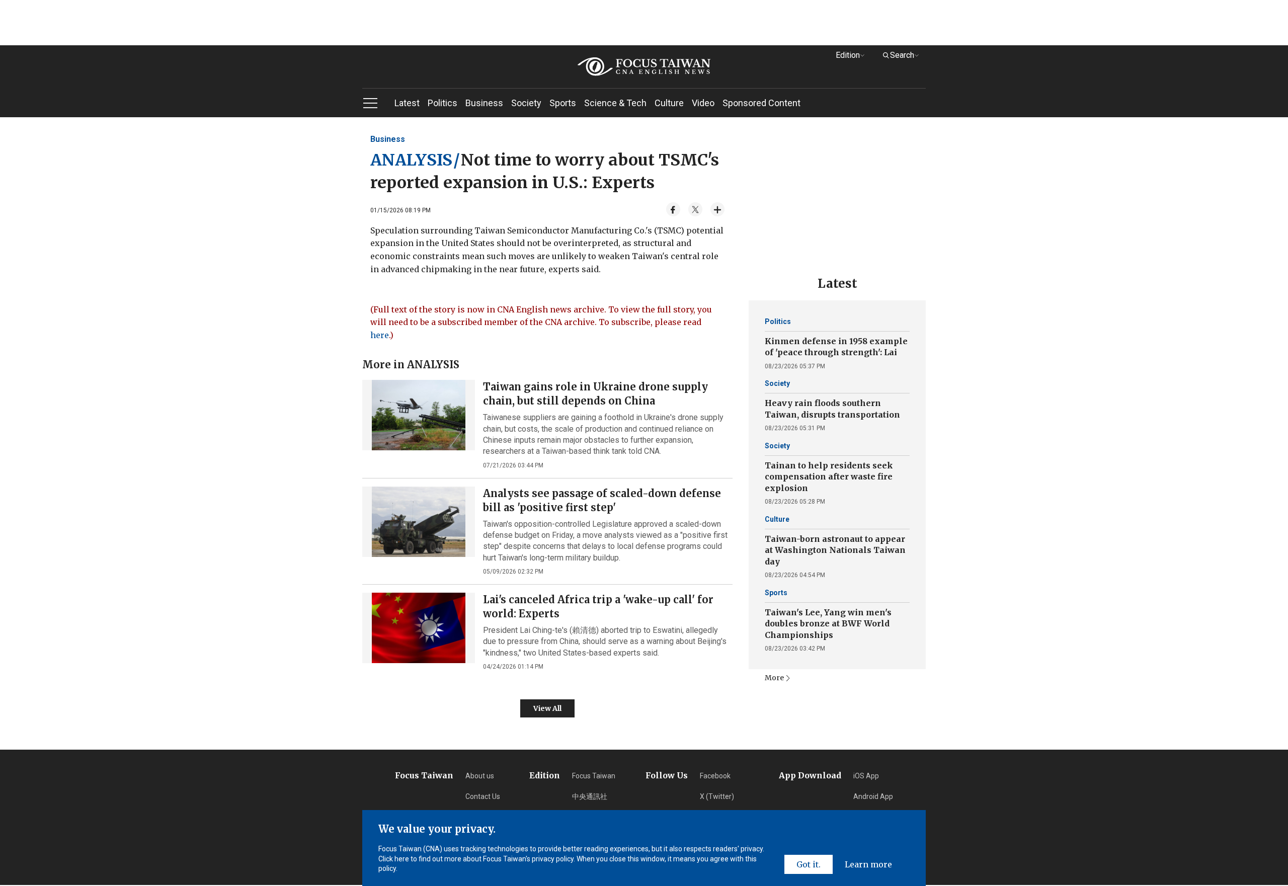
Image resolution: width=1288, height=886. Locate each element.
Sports (562, 103)
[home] (644, 66)
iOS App (866, 776)
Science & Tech (615, 103)
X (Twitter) (717, 796)
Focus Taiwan (593, 776)
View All (547, 708)
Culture (669, 103)
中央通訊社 (589, 796)
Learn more (868, 864)
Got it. (808, 864)
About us (479, 776)
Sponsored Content (761, 103)
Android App (873, 796)
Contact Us (482, 796)
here (379, 335)
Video (703, 103)
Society (526, 103)
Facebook (715, 776)
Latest (407, 103)
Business (484, 103)
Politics (442, 103)
